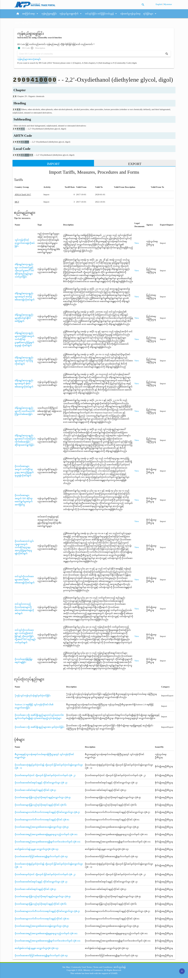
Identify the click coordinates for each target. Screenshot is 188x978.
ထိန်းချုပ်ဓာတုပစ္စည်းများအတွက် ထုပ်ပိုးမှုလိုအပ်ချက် (24, 360)
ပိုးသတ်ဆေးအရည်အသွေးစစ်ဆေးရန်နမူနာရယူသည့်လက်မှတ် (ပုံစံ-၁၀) (46, 834)
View (136, 243)
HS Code (26, 48)
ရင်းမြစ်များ (150, 13)
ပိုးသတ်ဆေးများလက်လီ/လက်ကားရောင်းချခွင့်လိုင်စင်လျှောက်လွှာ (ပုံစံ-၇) (47, 812)
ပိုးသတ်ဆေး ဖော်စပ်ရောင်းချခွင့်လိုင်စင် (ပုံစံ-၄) (35, 790)
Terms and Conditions (102, 967)
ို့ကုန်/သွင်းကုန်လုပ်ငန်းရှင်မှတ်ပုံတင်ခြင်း (33, 695)
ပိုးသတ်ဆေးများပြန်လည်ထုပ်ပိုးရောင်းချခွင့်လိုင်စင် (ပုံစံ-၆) (40, 805)
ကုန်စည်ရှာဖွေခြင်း (49, 14)
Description (40, 48)
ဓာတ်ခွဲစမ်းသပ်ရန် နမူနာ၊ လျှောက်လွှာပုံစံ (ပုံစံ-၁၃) (36, 849)
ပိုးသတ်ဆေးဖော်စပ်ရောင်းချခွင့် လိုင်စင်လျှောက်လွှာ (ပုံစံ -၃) (41, 783)
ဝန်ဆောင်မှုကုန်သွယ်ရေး (130, 14)
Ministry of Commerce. (93, 970)
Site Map (66, 967)
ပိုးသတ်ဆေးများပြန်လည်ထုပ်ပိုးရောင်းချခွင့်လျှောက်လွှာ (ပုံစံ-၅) (43, 797)
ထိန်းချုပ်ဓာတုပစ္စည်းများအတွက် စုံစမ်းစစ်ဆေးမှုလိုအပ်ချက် (24, 383)
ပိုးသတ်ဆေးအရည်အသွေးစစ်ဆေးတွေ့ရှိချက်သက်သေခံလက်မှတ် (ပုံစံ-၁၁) (47, 842)
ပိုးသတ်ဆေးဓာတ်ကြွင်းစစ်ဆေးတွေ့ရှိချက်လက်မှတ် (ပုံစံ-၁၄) (41, 856)
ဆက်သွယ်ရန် (120, 967)
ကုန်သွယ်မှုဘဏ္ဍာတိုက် (70, 13)
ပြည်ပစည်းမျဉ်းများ (25, 22)
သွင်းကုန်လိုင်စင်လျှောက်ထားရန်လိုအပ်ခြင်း (25, 243)
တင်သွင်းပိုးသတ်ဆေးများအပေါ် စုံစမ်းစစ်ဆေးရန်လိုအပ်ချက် (25, 579)
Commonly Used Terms (81, 967)
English (159, 4)
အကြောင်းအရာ (30, 13)
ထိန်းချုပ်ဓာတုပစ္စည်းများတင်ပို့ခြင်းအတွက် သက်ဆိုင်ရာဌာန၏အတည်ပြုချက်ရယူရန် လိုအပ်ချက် (24, 339)
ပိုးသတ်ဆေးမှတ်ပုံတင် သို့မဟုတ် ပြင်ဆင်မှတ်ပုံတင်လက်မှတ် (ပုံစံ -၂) (45, 775)
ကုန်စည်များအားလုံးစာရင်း (29, 59)
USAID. (114, 973)
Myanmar (168, 4)
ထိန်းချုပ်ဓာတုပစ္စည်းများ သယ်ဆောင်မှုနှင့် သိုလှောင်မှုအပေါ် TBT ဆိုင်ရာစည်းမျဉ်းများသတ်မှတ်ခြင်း (24, 270)
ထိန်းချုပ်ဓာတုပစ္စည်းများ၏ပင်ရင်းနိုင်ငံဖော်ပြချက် (24, 318)
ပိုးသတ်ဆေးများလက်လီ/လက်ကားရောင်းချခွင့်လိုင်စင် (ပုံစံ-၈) (42, 820)
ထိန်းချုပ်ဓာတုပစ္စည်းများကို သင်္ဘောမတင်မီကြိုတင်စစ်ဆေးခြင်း (25, 411)
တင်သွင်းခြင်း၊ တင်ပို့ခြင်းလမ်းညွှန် (101, 13)
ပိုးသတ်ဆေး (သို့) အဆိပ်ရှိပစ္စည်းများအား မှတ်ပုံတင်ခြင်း (39, 727)
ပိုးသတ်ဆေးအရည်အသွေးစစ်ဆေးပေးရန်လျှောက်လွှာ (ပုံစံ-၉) (42, 827)
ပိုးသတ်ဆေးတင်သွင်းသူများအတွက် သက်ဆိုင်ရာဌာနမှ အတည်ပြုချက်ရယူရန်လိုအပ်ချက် (24, 547)
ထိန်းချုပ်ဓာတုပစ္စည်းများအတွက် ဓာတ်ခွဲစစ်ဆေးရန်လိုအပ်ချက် (25, 296)
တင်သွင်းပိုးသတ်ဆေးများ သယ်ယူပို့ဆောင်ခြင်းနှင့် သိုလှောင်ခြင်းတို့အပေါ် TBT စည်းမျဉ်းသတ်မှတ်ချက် (25, 636)
